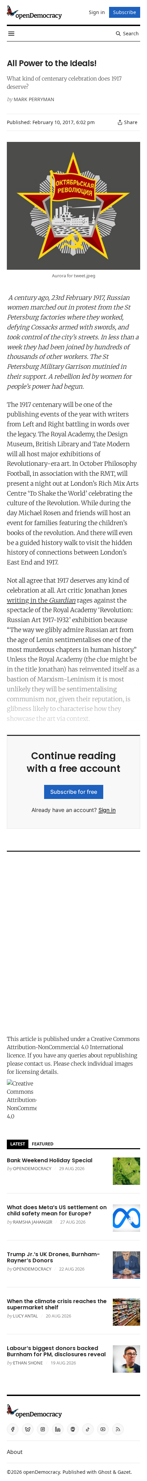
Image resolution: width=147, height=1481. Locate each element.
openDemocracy (32, 1168)
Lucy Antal (25, 1316)
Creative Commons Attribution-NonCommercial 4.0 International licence (73, 1047)
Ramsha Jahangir (32, 1222)
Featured (42, 1144)
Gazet (124, 1472)
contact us (37, 1063)
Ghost (104, 1472)
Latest (17, 1144)
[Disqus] (73, 941)
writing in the (41, 600)
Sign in (107, 809)
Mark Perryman (34, 99)
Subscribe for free (73, 791)
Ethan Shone (28, 1363)
